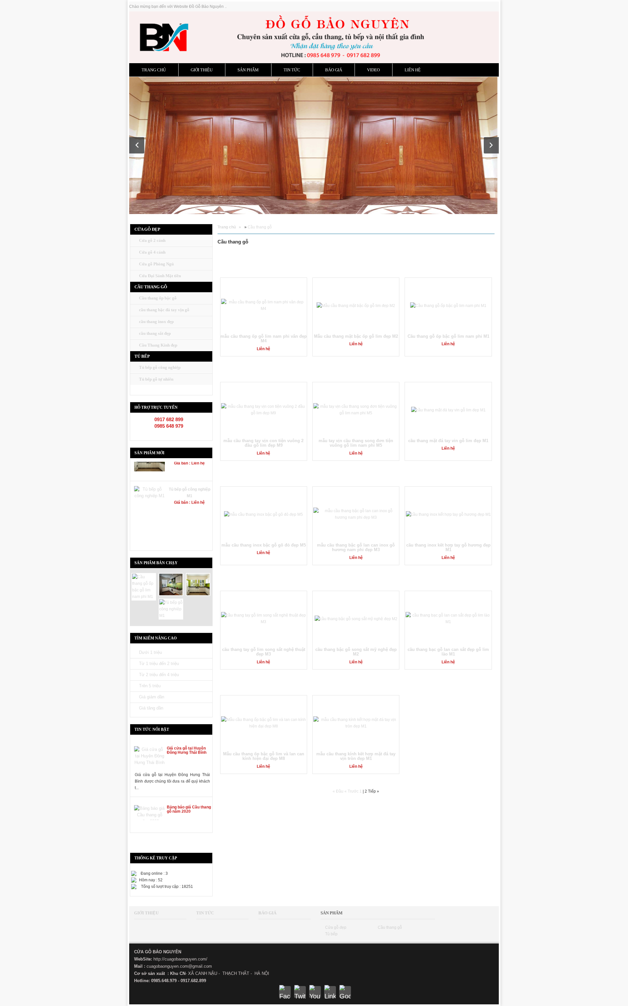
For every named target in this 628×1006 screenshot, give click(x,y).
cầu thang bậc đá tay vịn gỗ (164, 309)
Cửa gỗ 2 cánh (152, 240)
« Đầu (338, 791)
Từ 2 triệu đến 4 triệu (159, 674)
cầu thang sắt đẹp (155, 333)
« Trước (351, 791)
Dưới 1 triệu (150, 652)
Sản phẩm (248, 69)
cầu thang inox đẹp (156, 321)
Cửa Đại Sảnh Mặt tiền (160, 275)
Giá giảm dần (151, 696)
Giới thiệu (202, 69)
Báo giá (333, 69)
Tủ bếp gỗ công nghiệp (160, 367)
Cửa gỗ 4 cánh (152, 252)
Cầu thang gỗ (260, 227)
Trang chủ (154, 69)
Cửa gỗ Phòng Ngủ (156, 263)
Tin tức (292, 69)
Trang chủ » (229, 227)
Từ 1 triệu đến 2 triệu (159, 663)
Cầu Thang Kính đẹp (158, 345)
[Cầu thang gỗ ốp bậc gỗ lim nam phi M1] (143, 586)
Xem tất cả (481, 265)
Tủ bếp (331, 934)
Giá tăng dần (151, 708)
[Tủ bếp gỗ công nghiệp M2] (198, 584)
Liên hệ (413, 69)
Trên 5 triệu (150, 685)
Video (373, 69)
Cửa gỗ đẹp (335, 927)
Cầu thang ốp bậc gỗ (158, 298)
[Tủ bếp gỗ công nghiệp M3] (171, 584)
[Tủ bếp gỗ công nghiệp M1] (171, 608)
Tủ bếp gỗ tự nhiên (156, 379)
